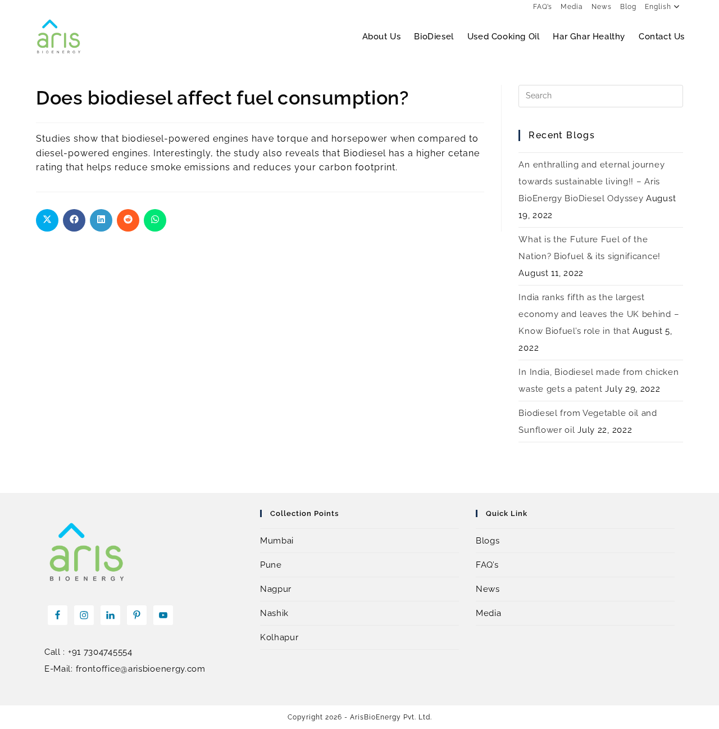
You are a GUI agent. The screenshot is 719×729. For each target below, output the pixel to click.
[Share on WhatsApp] (155, 220)
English (658, 7)
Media (572, 7)
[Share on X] (47, 220)
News (601, 7)
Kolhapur (279, 637)
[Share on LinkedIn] (101, 220)
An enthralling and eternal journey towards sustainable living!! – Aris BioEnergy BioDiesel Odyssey (591, 181)
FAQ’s (542, 7)
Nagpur (276, 589)
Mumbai (277, 541)
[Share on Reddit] (128, 220)
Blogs (488, 541)
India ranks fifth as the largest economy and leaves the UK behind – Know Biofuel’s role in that (598, 314)
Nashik (274, 613)
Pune (271, 565)
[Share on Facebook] (74, 220)
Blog (628, 7)
